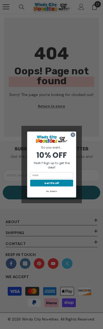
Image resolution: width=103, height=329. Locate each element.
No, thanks (51, 191)
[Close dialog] (73, 135)
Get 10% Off (51, 183)
